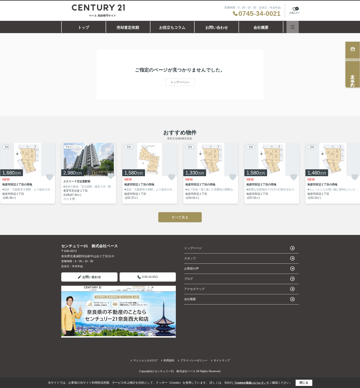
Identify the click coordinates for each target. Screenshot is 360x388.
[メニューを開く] (293, 27)
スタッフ (190, 258)
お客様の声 (191, 268)
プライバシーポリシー (194, 360)
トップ (83, 27)
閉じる (304, 382)
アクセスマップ (194, 289)
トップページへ (180, 82)
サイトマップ (222, 360)
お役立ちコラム (172, 27)
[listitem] (88, 173)
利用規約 (169, 360)
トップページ (193, 248)
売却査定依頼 (128, 27)
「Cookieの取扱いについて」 (249, 382)
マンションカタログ (145, 360)
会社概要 (261, 27)
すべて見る (180, 217)
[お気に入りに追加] (49, 177)
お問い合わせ (216, 27)
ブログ (188, 278)
